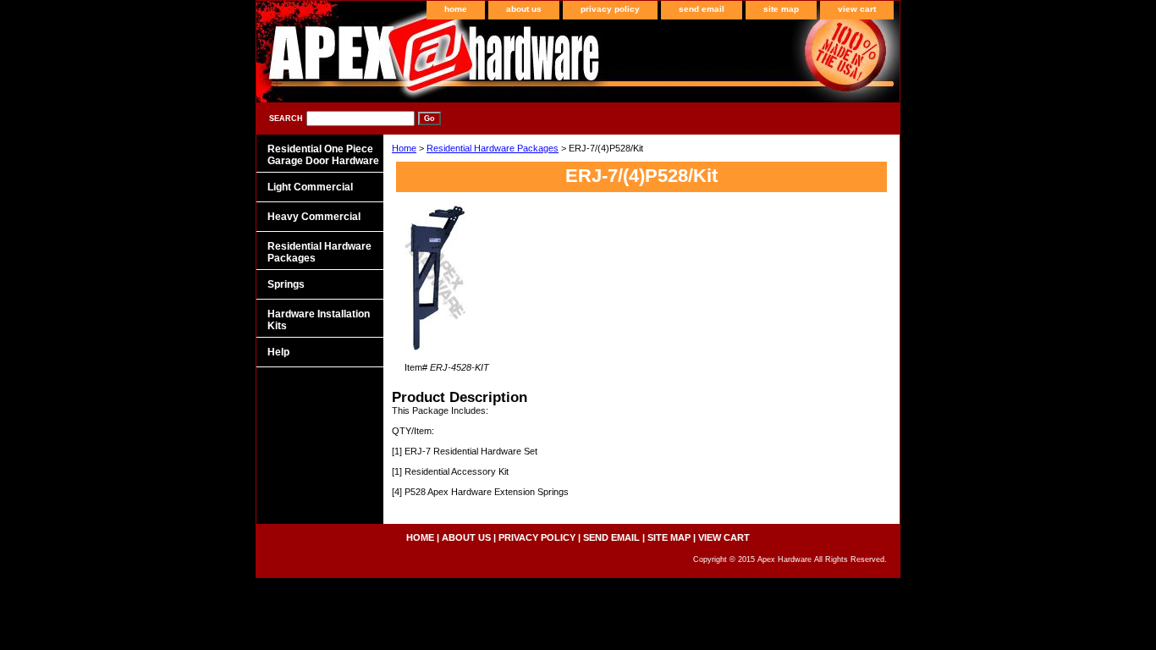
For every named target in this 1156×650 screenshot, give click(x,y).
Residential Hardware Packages (493, 148)
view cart (857, 9)
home (455, 9)
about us (524, 9)
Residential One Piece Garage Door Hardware (323, 155)
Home (404, 148)
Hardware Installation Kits (318, 320)
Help (278, 352)
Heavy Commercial (314, 217)
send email (701, 9)
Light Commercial (310, 187)
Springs (286, 284)
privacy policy (610, 9)
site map (781, 9)
